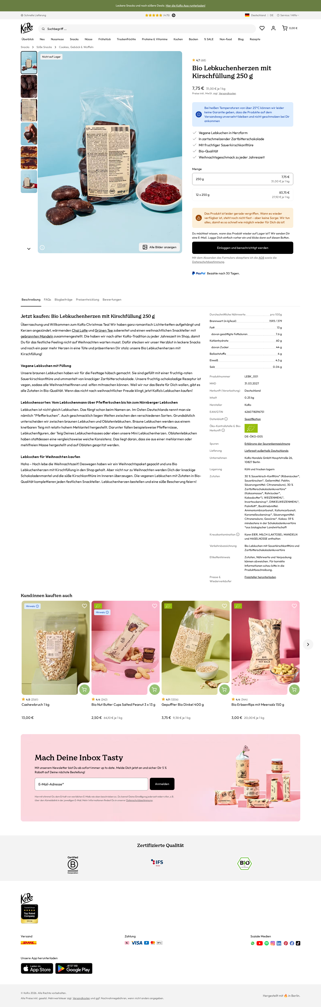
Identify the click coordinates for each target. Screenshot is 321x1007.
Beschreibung (31, 299)
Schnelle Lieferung (35, 15)
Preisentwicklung (87, 299)
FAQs (47, 299)
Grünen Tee (104, 330)
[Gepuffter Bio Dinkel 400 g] (196, 660)
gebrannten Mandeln (37, 336)
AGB (261, 257)
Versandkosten (227, 93)
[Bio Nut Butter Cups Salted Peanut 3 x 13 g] (125, 660)
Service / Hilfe (288, 15)
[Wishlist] (262, 28)
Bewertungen (112, 299)
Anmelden (162, 784)
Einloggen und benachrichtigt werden (242, 248)
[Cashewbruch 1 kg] (56, 660)
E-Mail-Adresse (51, 784)
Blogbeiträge (63, 299)
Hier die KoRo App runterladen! (185, 5)
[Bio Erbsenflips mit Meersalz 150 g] (265, 660)
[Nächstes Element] (29, 248)
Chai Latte (80, 330)
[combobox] (147, 28)
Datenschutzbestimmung (208, 261)
